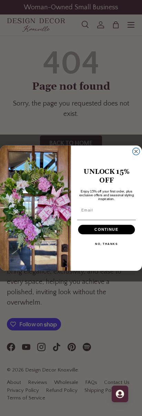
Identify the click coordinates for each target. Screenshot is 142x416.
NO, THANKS (106, 243)
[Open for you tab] (120, 394)
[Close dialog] (136, 151)
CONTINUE (106, 229)
